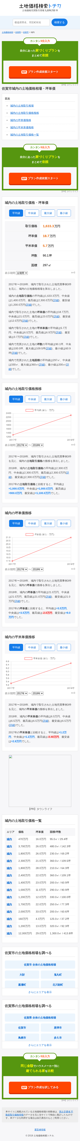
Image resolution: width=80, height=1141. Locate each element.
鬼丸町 (58, 974)
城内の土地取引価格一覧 (24, 134)
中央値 (32, 213)
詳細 (56, 300)
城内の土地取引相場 (22, 105)
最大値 (48, 213)
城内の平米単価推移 (22, 127)
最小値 (64, 213)
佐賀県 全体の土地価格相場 (40, 1017)
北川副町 (58, 984)
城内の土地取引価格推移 (24, 112)
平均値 (16, 213)
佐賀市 (22, 1027)
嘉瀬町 (22, 984)
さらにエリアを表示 (40, 992)
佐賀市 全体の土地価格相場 (40, 964)
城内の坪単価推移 (20, 120)
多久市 (58, 1037)
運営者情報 (40, 1129)
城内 (9, 839)
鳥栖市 (22, 1037)
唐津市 (58, 1027)
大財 (22, 974)
